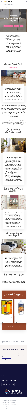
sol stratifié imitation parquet (12, 214)
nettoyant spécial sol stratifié (11, 222)
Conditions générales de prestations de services (10, 406)
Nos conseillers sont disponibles (9, 281)
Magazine (7, 7)
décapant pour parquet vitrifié (15, 180)
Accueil (2, 7)
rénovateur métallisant (10, 173)
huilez (13, 111)
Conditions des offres (13, 400)
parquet (7, 38)
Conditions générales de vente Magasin (9, 402)
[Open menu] (2, 2)
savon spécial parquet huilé (19, 107)
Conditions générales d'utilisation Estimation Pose (11, 408)
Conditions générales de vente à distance (9, 404)
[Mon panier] (26, 2)
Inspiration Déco (14, 7)
